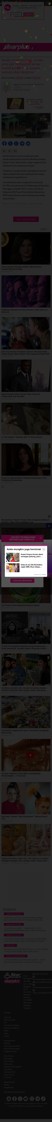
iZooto (44, 574)
